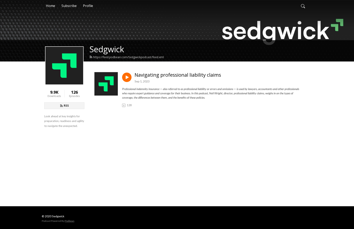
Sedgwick (106, 49)
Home (50, 5)
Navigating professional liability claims (178, 75)
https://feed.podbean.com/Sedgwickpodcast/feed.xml (128, 57)
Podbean (69, 220)
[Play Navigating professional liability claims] (127, 77)
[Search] (303, 6)
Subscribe (69, 5)
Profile (88, 5)
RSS (66, 105)
